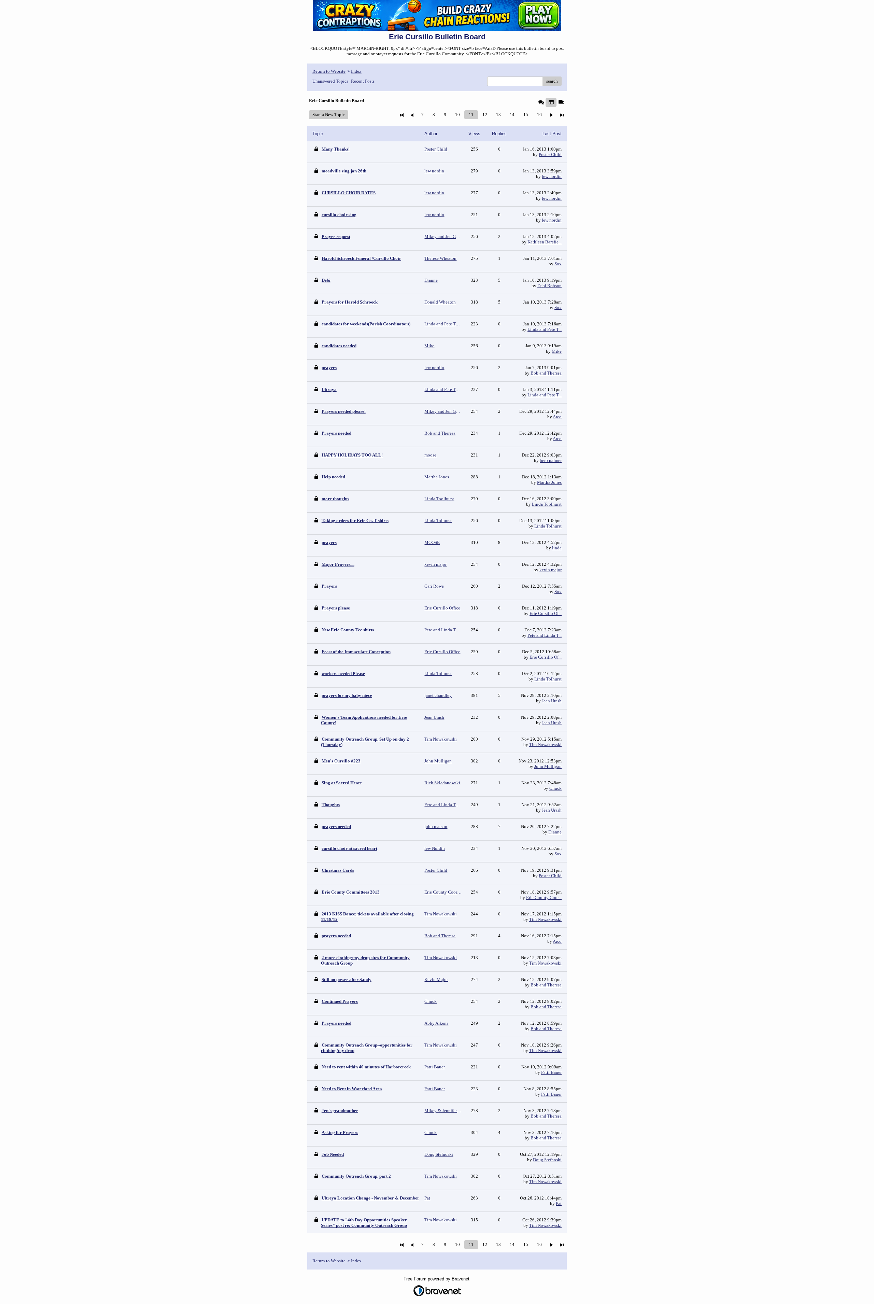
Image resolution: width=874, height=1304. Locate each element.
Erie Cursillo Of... (546, 613)
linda (557, 547)
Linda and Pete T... (544, 329)
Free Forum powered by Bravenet (437, 1278)
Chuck (555, 788)
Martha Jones (549, 482)
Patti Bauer (551, 1072)
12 (484, 114)
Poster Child (550, 154)
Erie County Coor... (544, 897)
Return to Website (329, 71)
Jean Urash (552, 700)
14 (512, 114)
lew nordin (552, 176)
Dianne (555, 832)
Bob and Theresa (546, 373)
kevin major (550, 569)
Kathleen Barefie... (544, 241)
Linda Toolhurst (547, 504)
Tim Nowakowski (545, 744)
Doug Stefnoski (547, 1159)
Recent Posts (363, 81)
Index (356, 71)
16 (539, 114)
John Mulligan (548, 766)
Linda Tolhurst (548, 526)
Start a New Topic (328, 114)
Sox (558, 263)
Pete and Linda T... (544, 635)
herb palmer (551, 460)
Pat (559, 1203)
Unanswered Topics (330, 81)
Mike (557, 351)
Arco (557, 416)
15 (525, 114)
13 (498, 114)
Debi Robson (549, 285)
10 (457, 114)
